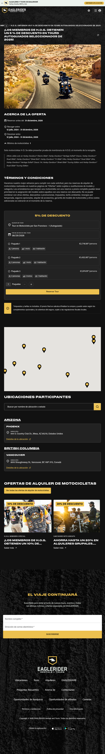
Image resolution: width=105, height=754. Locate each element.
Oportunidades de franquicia (28, 700)
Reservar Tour (52, 292)
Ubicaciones (21, 680)
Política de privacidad (55, 709)
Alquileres (50, 680)
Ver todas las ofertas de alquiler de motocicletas (27, 491)
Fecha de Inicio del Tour (21, 233)
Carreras (87, 700)
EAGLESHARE (69, 680)
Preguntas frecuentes (28, 690)
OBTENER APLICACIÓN (94, 3)
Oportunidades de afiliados (62, 700)
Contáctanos (68, 690)
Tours (36, 680)
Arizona (12, 420)
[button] (52, 421)
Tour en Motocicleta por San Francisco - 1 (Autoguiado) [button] (37, 226)
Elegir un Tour (17, 223)
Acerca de (50, 690)
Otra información (76, 709)
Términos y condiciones (31, 709)
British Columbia (21, 448)
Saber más (9, 548)
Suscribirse (52, 634)
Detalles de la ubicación (17, 439)
